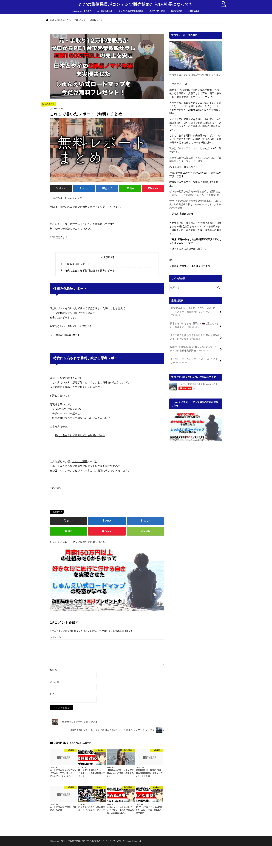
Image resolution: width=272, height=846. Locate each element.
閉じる (110, 257)
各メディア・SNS (157, 11)
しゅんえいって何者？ (81, 11)
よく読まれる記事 (104, 11)
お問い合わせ (194, 11)
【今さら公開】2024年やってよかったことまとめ (194, 361)
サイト (53, 694)
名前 (53, 670)
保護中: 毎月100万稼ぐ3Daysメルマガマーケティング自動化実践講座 (193, 349)
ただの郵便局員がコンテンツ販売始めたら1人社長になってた (136, 4)
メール (54, 682)
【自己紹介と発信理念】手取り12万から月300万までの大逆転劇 (194, 337)
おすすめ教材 (176, 11)
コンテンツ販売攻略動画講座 (131, 11)
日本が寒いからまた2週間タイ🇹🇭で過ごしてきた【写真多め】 (194, 325)
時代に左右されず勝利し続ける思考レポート (88, 270)
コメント (55, 637)
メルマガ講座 (80, 461)
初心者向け (57, 512)
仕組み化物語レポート (75, 264)
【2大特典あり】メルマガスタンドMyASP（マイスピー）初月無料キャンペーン (192, 311)
